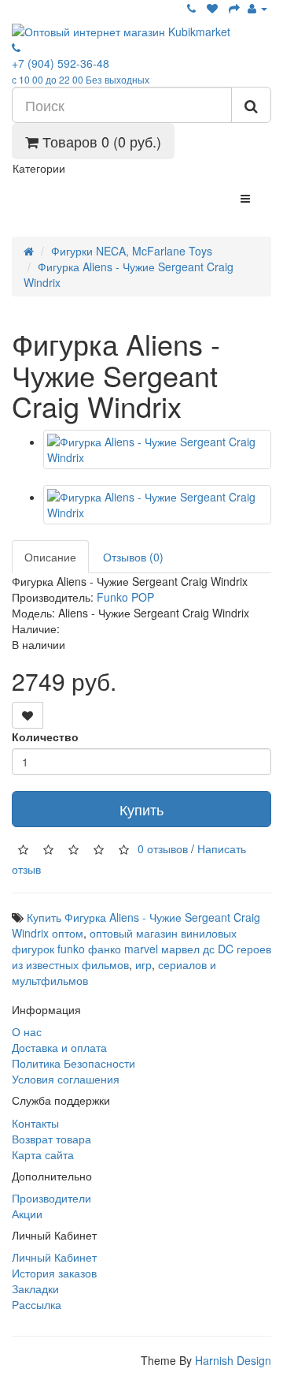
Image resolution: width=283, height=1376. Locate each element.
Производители (51, 1198)
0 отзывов (163, 848)
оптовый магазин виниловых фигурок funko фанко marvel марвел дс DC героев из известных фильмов (141, 948)
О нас (27, 1031)
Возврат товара (51, 1139)
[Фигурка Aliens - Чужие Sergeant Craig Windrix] (157, 449)
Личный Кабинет (54, 1257)
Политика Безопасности (73, 1063)
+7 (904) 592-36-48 (80, 70)
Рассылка (36, 1304)
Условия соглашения (65, 1079)
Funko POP (125, 597)
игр (143, 964)
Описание (50, 557)
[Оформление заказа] (234, 8)
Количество (45, 736)
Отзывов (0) (133, 557)
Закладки (35, 1288)
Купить (141, 809)
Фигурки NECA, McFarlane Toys (131, 251)
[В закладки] (27, 715)
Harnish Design (233, 1360)
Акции (27, 1213)
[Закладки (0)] (212, 8)
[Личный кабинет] (257, 8)
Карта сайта (43, 1154)
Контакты (35, 1123)
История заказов (54, 1273)
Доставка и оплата (59, 1047)
